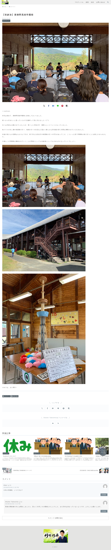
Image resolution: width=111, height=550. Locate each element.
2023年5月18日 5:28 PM (11, 487)
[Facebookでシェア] (48, 105)
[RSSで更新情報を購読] (58, 423)
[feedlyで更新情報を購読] (52, 423)
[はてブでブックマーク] (53, 105)
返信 (104, 494)
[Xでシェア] (44, 105)
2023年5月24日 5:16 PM (12, 504)
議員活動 (15, 396)
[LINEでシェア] (57, 105)
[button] (67, 105)
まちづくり (7, 396)
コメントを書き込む (55, 518)
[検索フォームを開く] (108, 2)
